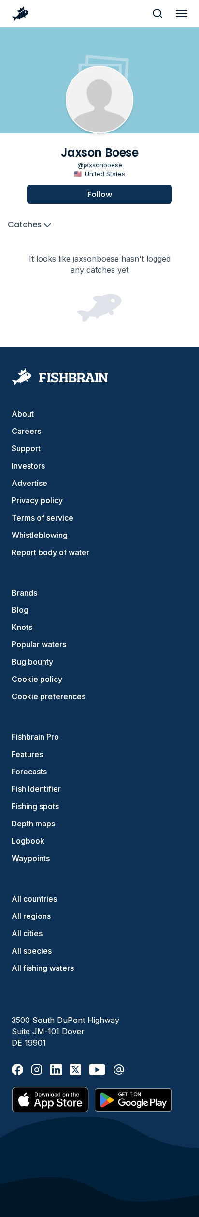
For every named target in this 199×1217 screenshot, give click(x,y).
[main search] (157, 13)
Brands (24, 593)
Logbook (28, 841)
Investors (28, 466)
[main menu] (181, 13)
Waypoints (31, 858)
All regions (31, 916)
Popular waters (39, 644)
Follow (99, 194)
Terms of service (42, 518)
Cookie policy (37, 679)
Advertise (29, 483)
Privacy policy (37, 500)
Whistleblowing (40, 535)
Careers (26, 431)
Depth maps (33, 823)
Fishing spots (35, 806)
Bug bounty (32, 662)
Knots (22, 627)
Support (26, 448)
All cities (27, 933)
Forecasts (29, 771)
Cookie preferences (48, 696)
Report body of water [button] (50, 552)
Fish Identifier (36, 789)
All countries (34, 898)
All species (32, 950)
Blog (20, 610)
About (23, 414)
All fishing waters (43, 968)
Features (27, 754)
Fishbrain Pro (35, 737)
